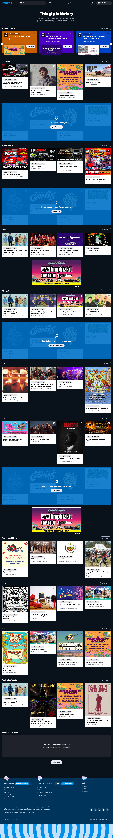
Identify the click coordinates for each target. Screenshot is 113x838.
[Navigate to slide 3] (46, 57)
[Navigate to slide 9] (54, 57)
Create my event (43, 790)
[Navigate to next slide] (111, 44)
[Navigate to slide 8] (53, 57)
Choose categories (56, 345)
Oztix (79, 3)
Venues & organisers (67, 3)
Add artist (56, 211)
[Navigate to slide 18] (66, 57)
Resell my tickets (10, 799)
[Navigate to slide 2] (45, 57)
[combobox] (32, 3)
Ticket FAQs (9, 794)
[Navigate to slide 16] (63, 57)
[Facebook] (103, 809)
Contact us (86, 791)
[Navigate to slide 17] (65, 57)
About (85, 786)
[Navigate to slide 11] (57, 57)
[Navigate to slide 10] (55, 57)
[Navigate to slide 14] (61, 57)
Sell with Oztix (105, 3)
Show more (105, 61)
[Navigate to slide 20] (69, 57)
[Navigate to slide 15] (62, 57)
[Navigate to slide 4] (48, 57)
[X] (107, 809)
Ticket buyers (52, 3)
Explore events (10, 787)
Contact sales (68, 783)
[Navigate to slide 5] (49, 57)
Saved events (9, 790)
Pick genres (56, 490)
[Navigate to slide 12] (58, 57)
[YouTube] (95, 809)
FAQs (85, 789)
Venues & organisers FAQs (46, 792)
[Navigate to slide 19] (67, 57)
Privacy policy (93, 819)
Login (57, 783)
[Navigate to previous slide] (2, 44)
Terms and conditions (103, 819)
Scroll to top (56, 762)
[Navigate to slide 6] (50, 57)
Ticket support (10, 796)
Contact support (23, 783)
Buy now (31, 46)
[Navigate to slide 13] (59, 57)
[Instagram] (91, 809)
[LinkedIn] (99, 809)
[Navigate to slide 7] (52, 57)
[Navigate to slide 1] (44, 57)
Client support (42, 795)
